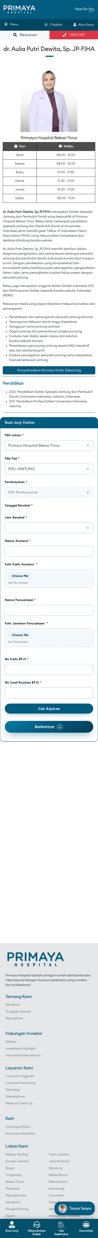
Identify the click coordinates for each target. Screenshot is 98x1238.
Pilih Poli (12, 458)
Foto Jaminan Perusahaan (26, 623)
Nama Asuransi (17, 541)
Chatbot (54, 24)
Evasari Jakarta (17, 1161)
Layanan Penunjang (20, 1083)
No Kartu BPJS (16, 659)
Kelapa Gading (16, 1154)
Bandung (55, 1168)
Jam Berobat (16, 517)
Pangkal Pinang (16, 1209)
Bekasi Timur (14, 1181)
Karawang (56, 1188)
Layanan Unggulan (19, 1076)
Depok (10, 1216)
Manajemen (14, 1018)
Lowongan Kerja (17, 1126)
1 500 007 (75, 35)
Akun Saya (85, 24)
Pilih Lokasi (14, 435)
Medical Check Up (19, 1103)
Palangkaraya (16, 1195)
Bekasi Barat (58, 1175)
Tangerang (13, 1175)
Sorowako (56, 1195)
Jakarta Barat (59, 1161)
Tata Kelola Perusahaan (23, 1055)
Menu (14, 24)
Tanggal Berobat (19, 505)
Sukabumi (12, 1202)
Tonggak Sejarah (18, 1011)
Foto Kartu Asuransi (21, 564)
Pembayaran (16, 482)
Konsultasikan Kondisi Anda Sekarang (49, 370)
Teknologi (12, 1089)
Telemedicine (15, 1096)
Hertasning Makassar (64, 1216)
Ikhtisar (10, 1041)
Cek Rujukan (49, 709)
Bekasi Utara (58, 1181)
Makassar (12, 1188)
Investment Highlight (20, 1048)
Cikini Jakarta (59, 1154)
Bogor (10, 1168)
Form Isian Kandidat (20, 1133)
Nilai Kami (12, 1004)
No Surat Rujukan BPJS (23, 682)
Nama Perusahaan (20, 600)
